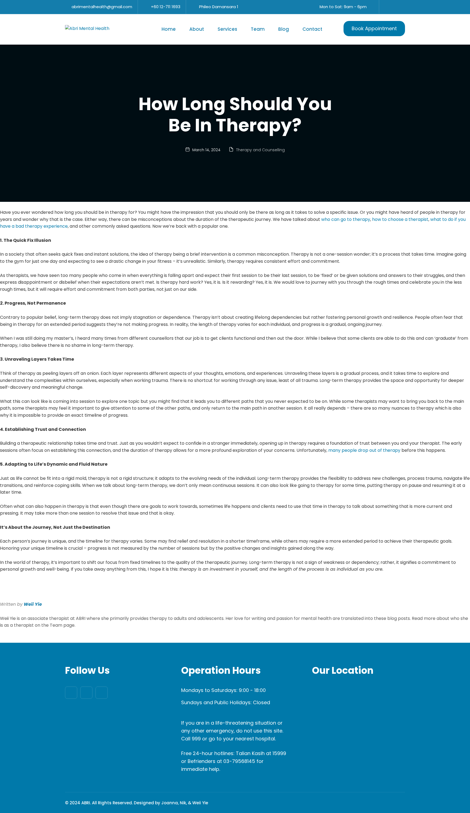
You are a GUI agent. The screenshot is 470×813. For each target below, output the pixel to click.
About (196, 29)
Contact (312, 29)
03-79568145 (239, 761)
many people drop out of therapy (364, 450)
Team (258, 29)
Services (227, 29)
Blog (283, 29)
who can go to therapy (345, 219)
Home (169, 29)
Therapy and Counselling (260, 150)
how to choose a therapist (400, 219)
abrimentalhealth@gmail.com (102, 7)
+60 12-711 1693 (165, 7)
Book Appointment (374, 28)
